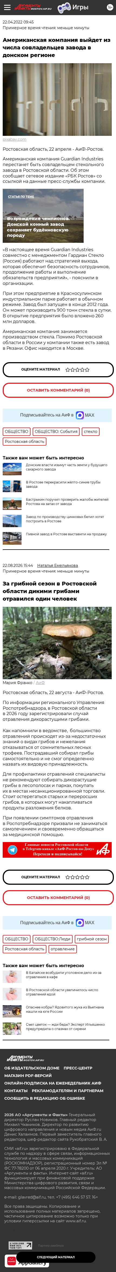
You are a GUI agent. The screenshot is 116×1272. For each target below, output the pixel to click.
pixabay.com (14, 139)
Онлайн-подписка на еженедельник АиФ (52, 1083)
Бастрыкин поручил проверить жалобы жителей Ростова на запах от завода (67, 501)
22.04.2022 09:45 (18, 22)
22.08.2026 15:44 (18, 565)
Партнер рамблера (51, 1245)
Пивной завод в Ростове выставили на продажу (66, 534)
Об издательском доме (31, 1068)
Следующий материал (56, 1257)
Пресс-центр (78, 1068)
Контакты (16, 1090)
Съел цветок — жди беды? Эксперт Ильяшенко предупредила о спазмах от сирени (65, 1026)
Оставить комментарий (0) (58, 390)
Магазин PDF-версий (28, 1075)
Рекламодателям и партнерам (67, 1090)
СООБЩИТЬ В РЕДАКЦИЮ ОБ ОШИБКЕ (44, 1098)
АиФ (40, 682)
